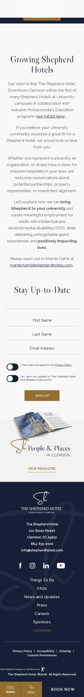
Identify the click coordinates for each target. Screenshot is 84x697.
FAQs (42, 588)
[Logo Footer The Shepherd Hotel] (42, 502)
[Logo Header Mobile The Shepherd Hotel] (42, 8)
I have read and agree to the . (46, 365)
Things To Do (42, 580)
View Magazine (42, 468)
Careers (42, 614)
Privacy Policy (63, 365)
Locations (42, 630)
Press (42, 605)
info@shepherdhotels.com (42, 550)
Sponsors (42, 622)
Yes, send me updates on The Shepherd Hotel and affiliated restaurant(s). (48, 378)
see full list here (50, 116)
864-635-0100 (42, 544)
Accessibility (46, 651)
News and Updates (42, 597)
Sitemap (65, 651)
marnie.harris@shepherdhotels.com (41, 265)
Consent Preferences (42, 655)
